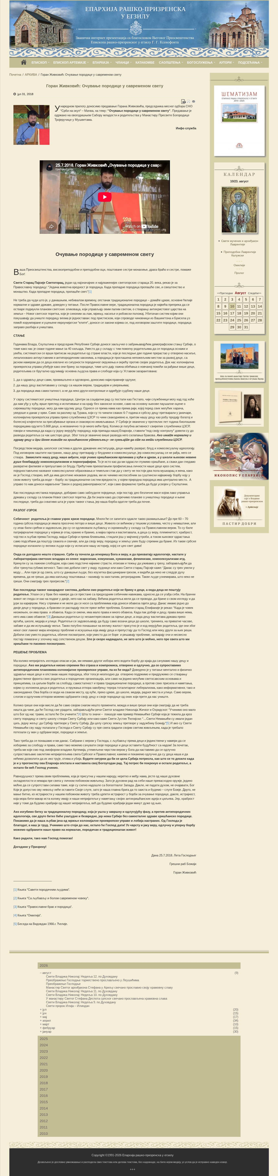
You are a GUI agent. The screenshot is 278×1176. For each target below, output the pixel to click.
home (24, 63)
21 (260, 313)
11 (239, 306)
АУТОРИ (225, 62)
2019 (44, 1077)
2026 (44, 965)
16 (225, 313)
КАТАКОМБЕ (145, 62)
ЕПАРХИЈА (101, 62)
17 (232, 313)
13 (253, 306)
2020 (44, 1070)
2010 (44, 1134)
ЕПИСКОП (39, 62)
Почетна (15, 74)
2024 (44, 1045)
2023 (44, 1051)
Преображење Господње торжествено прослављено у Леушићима (92, 980)
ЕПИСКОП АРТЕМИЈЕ (69, 62)
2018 (44, 1083)
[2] (67, 581)
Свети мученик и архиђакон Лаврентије (239, 242)
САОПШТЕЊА (170, 62)
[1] (90, 291)
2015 (44, 1102)
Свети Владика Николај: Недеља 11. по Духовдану (81, 991)
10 (232, 306)
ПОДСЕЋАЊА (249, 62)
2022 (44, 1058)
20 (253, 313)
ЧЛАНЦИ (122, 62)
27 (253, 320)
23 (225, 320)
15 (218, 313)
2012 (44, 1121)
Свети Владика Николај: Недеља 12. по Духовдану (82, 976)
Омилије (239, 265)
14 (260, 306)
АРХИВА (31, 74)
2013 (44, 1115)
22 (218, 320)
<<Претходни (225, 293)
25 (239, 320)
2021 (44, 1064)
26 (246, 320)
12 (246, 306)
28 (260, 320)
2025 (44, 1039)
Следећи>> (254, 293)
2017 (44, 1089)
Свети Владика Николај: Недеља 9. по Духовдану (81, 1002)
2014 (44, 1108)
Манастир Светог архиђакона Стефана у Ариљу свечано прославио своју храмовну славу (109, 987)
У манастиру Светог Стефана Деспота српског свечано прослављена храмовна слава (106, 998)
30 (239, 327)
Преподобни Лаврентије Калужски (240, 253)
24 (232, 320)
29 (232, 327)
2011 (44, 1127)
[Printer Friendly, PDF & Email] (188, 101)
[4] (79, 714)
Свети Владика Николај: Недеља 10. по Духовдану (82, 995)
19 (246, 313)
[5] (168, 723)
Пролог (239, 273)
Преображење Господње (63, 984)
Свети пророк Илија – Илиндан (67, 1006)
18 (239, 313)
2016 (44, 1096)
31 (246, 327)
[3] (48, 616)
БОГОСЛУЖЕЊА (200, 62)
